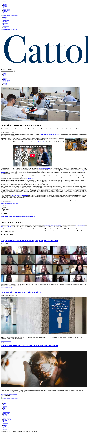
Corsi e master (6, 413)
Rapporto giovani (7, 419)
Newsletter (5, 24)
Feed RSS (5, 423)
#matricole (16, 203)
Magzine (5, 421)
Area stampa (6, 26)
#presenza (6, 203)
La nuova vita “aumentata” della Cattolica (21, 292)
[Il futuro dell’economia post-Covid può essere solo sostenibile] (44, 387)
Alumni (5, 11)
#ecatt (10, 287)
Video (4, 27)
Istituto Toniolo (6, 418)
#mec (5, 287)
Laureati (5, 414)
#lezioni (2, 203)
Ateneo (4, 1)
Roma (4, 7)
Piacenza (5, 5)
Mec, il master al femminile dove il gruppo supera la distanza (29, 240)
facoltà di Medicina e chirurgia (7, 226)
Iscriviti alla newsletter (5, 395)
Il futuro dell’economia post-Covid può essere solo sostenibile (29, 345)
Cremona (5, 6)
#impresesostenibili (5, 394)
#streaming (11, 203)
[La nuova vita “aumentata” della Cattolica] (44, 333)
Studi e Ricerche (6, 9)
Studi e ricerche (6, 412)
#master (2, 287)
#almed (7, 287)
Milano (4, 3)
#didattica (5, 341)
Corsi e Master (6, 10)
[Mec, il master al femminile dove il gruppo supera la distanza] (44, 282)
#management (12, 394)
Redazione (5, 23)
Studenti (5, 12)
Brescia (5, 4)
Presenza (5, 420)
